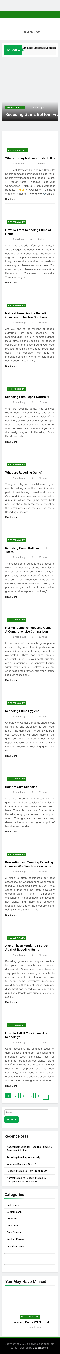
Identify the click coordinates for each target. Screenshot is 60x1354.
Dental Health (14, 1211)
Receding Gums (15, 107)
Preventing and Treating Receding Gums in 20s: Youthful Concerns (29, 864)
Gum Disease (14, 1232)
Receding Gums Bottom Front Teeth (27, 1170)
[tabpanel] (30, 1310)
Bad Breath (13, 1205)
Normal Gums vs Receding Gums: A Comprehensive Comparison (28, 629)
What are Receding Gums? (24, 472)
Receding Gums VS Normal (30, 1322)
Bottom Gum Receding (21, 787)
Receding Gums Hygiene (22, 711)
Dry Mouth (12, 1218)
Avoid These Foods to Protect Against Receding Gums (26, 947)
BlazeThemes (41, 1347)
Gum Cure (12, 1225)
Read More (11, 199)
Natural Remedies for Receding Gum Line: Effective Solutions (27, 315)
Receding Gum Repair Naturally (27, 397)
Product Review (17, 150)
